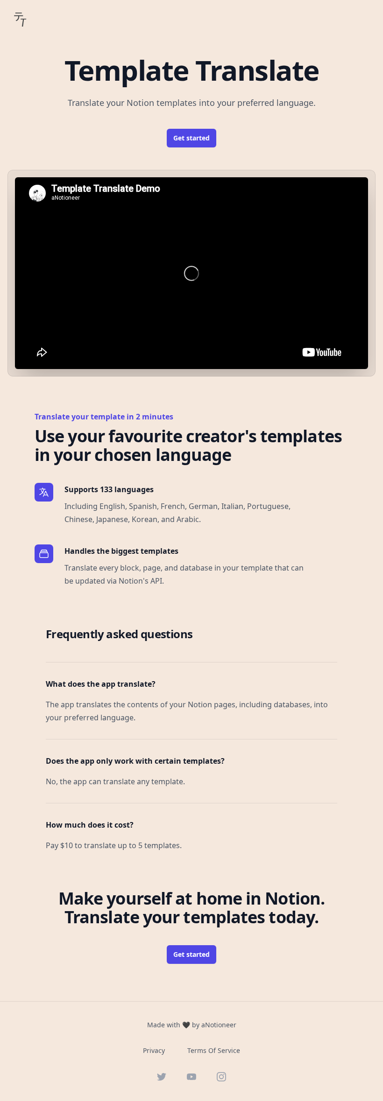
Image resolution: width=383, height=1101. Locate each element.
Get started (191, 137)
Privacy (154, 1050)
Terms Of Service (213, 1050)
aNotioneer (218, 1024)
